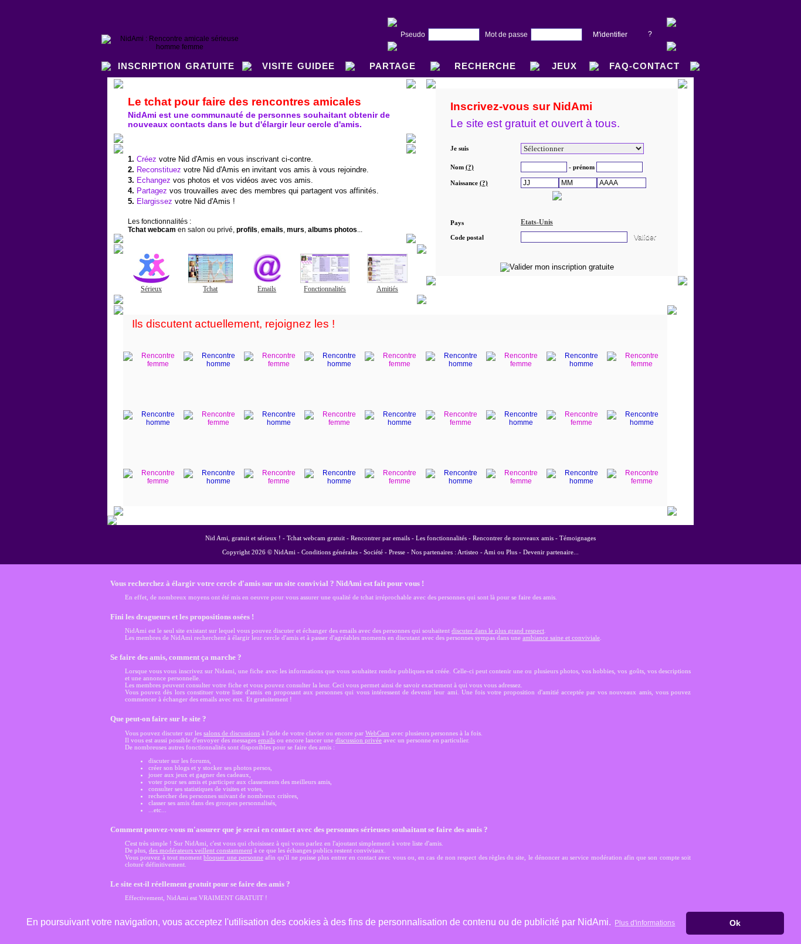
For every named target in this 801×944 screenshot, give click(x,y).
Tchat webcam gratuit (316, 537)
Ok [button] (735, 923)
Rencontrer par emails (380, 537)
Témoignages (577, 537)
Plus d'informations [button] (645, 923)
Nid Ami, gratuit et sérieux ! (243, 537)
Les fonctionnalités (441, 537)
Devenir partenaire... (551, 552)
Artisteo (467, 552)
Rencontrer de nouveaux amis (513, 537)
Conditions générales (329, 552)
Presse (397, 552)
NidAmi (285, 552)
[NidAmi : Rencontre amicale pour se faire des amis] (174, 47)
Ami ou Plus (500, 552)
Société (373, 552)
